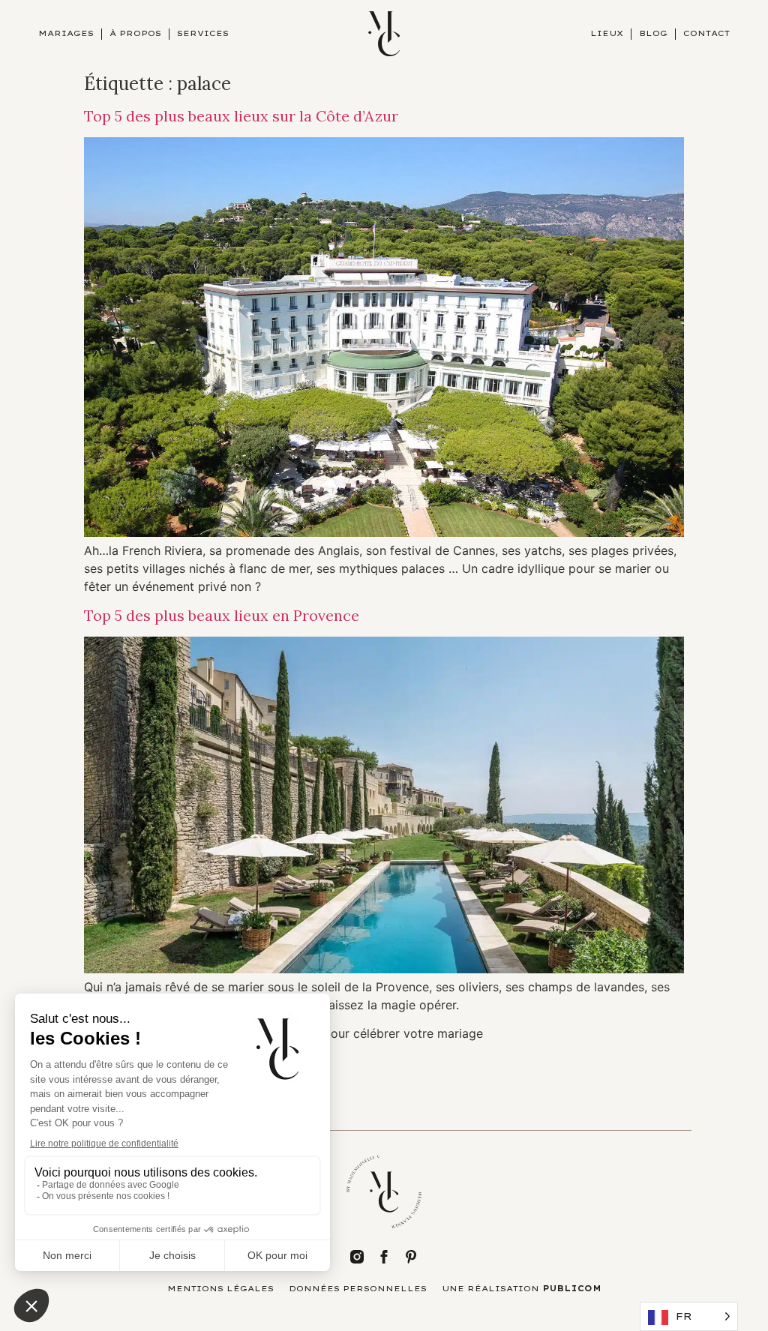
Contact (706, 33)
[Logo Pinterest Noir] (411, 1256)
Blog (653, 33)
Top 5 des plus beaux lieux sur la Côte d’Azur (241, 115)
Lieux (606, 33)
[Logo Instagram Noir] (357, 1256)
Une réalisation (522, 1289)
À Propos (135, 33)
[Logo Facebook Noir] (384, 1256)
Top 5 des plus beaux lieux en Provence (221, 615)
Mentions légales (220, 1289)
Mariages (66, 33)
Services (203, 33)
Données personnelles (358, 1289)
